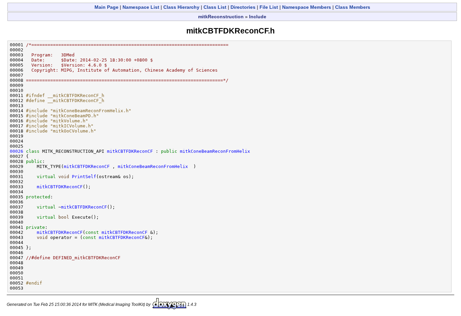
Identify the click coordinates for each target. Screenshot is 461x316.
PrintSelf (84, 176)
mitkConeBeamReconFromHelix (215, 151)
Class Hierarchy (181, 7)
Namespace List (141, 7)
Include (257, 16)
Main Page (106, 7)
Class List (215, 7)
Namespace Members (306, 7)
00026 (16, 151)
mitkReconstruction (221, 16)
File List (269, 7)
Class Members (352, 7)
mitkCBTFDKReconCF (130, 151)
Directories (243, 7)
